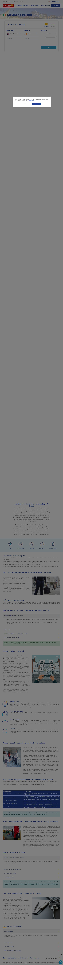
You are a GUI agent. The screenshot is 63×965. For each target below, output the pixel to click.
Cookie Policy (31, 100)
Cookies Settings (27, 103)
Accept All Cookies (36, 103)
